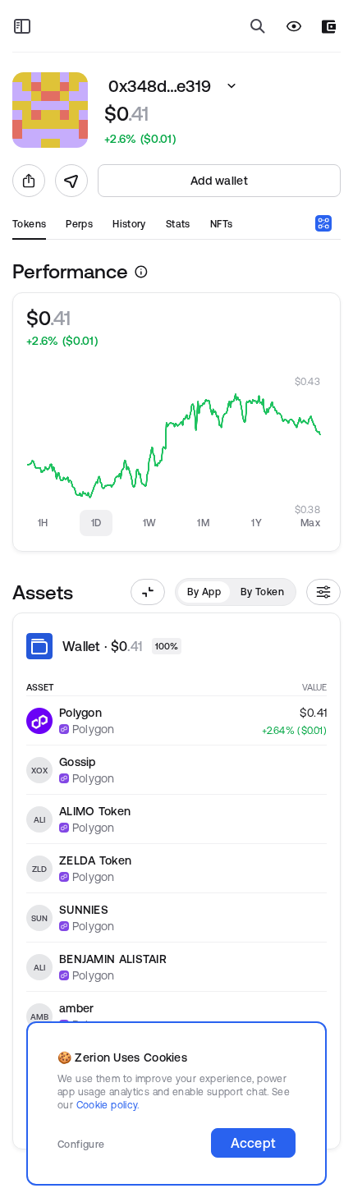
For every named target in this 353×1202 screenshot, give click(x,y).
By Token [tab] (262, 591)
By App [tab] (204, 591)
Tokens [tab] (29, 223)
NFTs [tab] (221, 223)
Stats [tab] (178, 223)
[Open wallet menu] (329, 27)
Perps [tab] (79, 223)
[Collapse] (148, 592)
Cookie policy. (108, 1104)
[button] (231, 86)
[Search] (257, 26)
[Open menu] (22, 26)
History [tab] (129, 223)
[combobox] (323, 223)
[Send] (71, 180)
